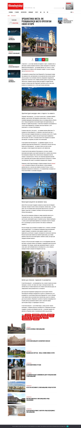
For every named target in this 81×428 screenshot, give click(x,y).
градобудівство (36, 314)
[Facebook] (36, 59)
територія (46, 318)
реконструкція (25, 318)
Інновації (28, 327)
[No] (79, 426)
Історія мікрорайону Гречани (33, 365)
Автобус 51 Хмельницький (14, 53)
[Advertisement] (66, 32)
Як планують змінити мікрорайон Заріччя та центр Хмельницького (69, 6)
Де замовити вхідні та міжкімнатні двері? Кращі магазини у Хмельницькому (41, 375)
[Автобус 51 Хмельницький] (14, 46)
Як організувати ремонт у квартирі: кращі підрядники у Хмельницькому (40, 411)
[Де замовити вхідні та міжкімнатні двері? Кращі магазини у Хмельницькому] (16, 375)
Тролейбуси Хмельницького (12, 81)
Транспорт (11, 65)
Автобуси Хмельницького (14, 67)
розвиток (33, 318)
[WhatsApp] (46, 59)
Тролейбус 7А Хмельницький (12, 39)
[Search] (63, 8)
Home (9, 15)
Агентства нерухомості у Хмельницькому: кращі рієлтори (41, 387)
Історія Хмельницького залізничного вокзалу (38, 341)
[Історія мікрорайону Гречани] (16, 364)
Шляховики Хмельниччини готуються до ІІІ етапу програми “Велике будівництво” (68, 21)
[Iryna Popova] (11, 23)
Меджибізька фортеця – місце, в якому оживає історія (40, 353)
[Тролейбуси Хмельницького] (14, 74)
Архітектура (68, 3)
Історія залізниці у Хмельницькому (35, 329)
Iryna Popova (15, 23)
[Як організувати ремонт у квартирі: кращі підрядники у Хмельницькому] (16, 410)
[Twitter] (40, 59)
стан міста (39, 318)
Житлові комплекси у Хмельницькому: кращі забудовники (37, 399)
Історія (24, 316)
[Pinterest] (43, 59)
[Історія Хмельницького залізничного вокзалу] (16, 340)
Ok (67, 426)
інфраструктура (51, 314)
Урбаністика (36, 319)
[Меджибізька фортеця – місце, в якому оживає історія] (16, 352)
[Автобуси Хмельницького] (14, 60)
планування (45, 316)
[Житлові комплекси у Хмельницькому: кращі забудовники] (16, 398)
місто (29, 316)
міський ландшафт (36, 316)
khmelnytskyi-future (29, 71)
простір (51, 316)
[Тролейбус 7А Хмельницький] (14, 32)
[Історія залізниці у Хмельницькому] (16, 328)
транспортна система (27, 319)
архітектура (28, 314)
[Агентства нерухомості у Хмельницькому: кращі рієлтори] (16, 387)
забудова (43, 314)
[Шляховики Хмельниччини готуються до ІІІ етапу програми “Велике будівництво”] (60, 21)
